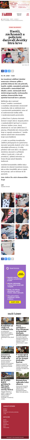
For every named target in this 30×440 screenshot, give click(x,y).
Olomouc (16, 19)
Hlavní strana (6, 19)
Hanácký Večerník (7, 14)
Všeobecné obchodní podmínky (10, 412)
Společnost (6, 424)
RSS (5, 413)
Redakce (5, 409)
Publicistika (6, 427)
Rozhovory (5, 421)
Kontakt (5, 410)
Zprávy (12, 19)
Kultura (5, 423)
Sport (4, 426)
